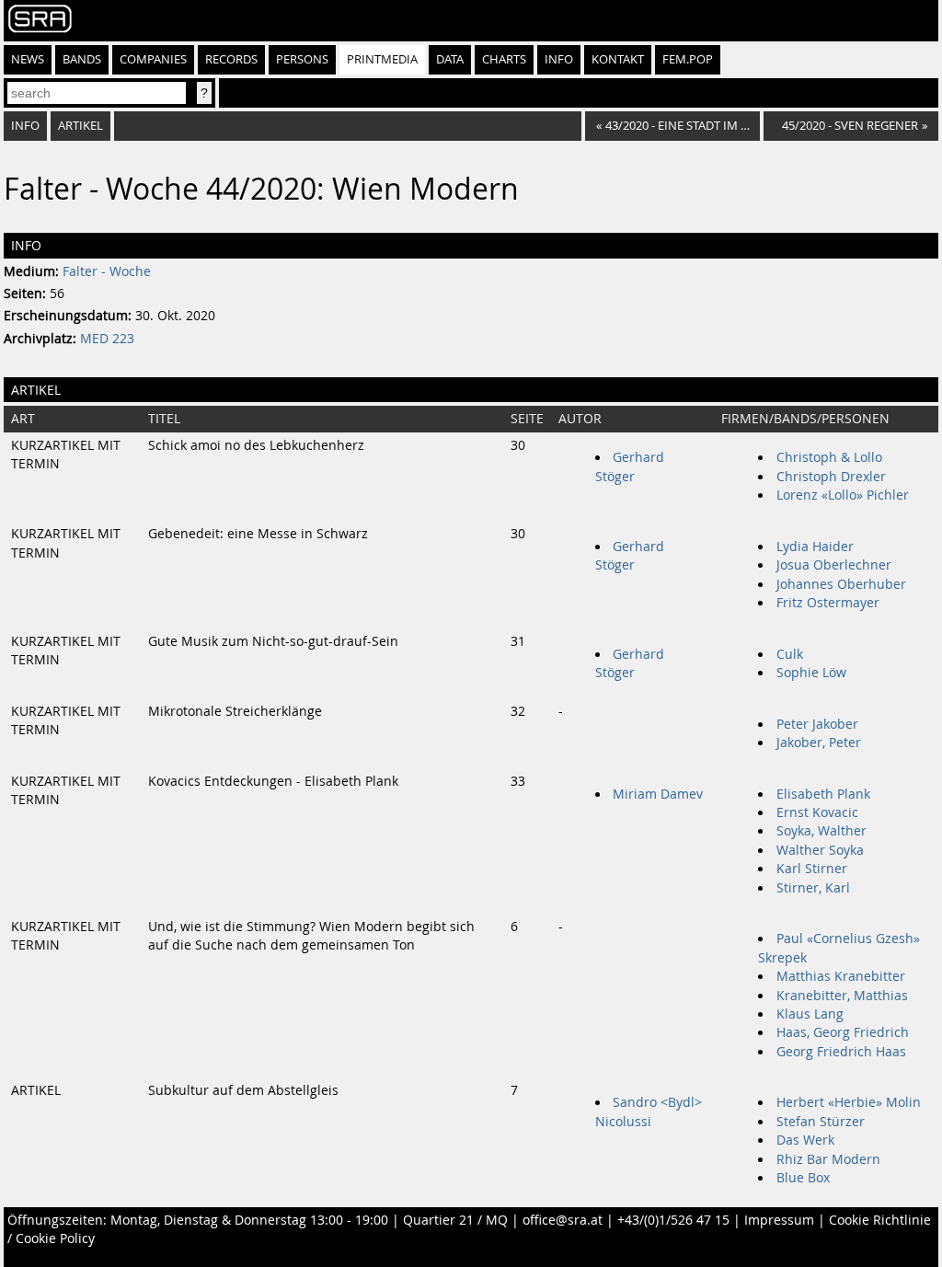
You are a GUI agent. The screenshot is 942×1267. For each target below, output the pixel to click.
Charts (504, 59)
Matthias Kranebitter (840, 976)
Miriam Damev (658, 794)
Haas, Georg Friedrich (842, 1032)
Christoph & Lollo (829, 457)
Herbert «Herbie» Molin (848, 1102)
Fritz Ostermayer (827, 602)
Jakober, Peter (818, 742)
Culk (789, 654)
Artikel (80, 125)
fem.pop (687, 59)
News (27, 59)
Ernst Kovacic (817, 812)
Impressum (779, 1220)
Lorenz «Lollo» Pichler (842, 495)
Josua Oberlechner (833, 565)
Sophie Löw (811, 672)
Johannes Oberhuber (841, 584)
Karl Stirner (811, 868)
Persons (302, 59)
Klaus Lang (810, 1014)
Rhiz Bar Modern (828, 1159)
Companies (153, 59)
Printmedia (382, 59)
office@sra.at (563, 1220)
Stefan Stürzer (820, 1121)
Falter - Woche (107, 271)
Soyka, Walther (821, 831)
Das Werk (805, 1140)
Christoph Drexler (831, 476)
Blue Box (803, 1177)
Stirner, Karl (813, 888)
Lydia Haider (815, 546)
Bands (82, 59)
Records (231, 59)
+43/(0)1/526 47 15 (673, 1220)
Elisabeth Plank (823, 794)
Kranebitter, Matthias (842, 995)
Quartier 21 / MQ (455, 1220)
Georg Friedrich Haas (841, 1051)
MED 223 (107, 338)
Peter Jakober (817, 724)
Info (559, 59)
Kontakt (618, 59)
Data (450, 59)
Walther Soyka (820, 850)
